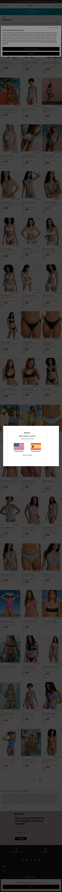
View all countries (27, 455)
